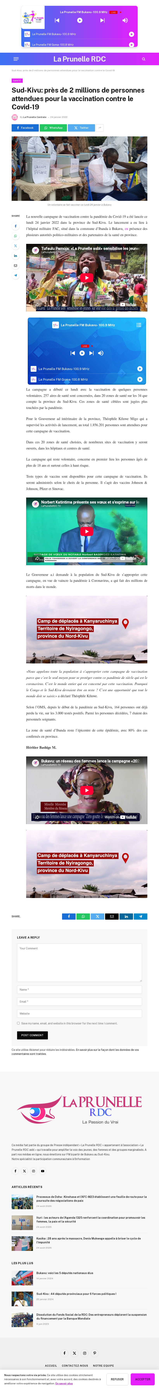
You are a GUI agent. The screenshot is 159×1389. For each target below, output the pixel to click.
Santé (17, 80)
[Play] (80, 20)
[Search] (143, 59)
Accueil (51, 1365)
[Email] (15, 265)
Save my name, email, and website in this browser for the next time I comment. (69, 1023)
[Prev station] (102, 20)
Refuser (117, 1379)
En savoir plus (64, 1383)
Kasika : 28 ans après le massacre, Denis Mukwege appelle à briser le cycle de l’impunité (88, 1240)
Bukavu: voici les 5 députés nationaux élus (64, 1273)
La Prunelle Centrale (34, 117)
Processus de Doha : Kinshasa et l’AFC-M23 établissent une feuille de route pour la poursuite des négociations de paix (91, 1198)
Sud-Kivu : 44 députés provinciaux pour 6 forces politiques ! (76, 1293)
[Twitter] (15, 246)
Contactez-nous (75, 1365)
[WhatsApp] (15, 236)
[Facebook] (15, 226)
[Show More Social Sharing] (100, 128)
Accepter (142, 1379)
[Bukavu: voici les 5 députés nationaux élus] (22, 1278)
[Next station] (57, 20)
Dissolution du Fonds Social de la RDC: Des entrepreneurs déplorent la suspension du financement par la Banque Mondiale (91, 1316)
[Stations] (139, 325)
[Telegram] (15, 275)
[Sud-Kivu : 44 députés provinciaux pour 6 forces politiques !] (22, 1299)
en (126, 228)
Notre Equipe (103, 1365)
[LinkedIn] (15, 255)
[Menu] (16, 59)
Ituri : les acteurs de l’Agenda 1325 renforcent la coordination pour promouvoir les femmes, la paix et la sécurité (90, 1219)
